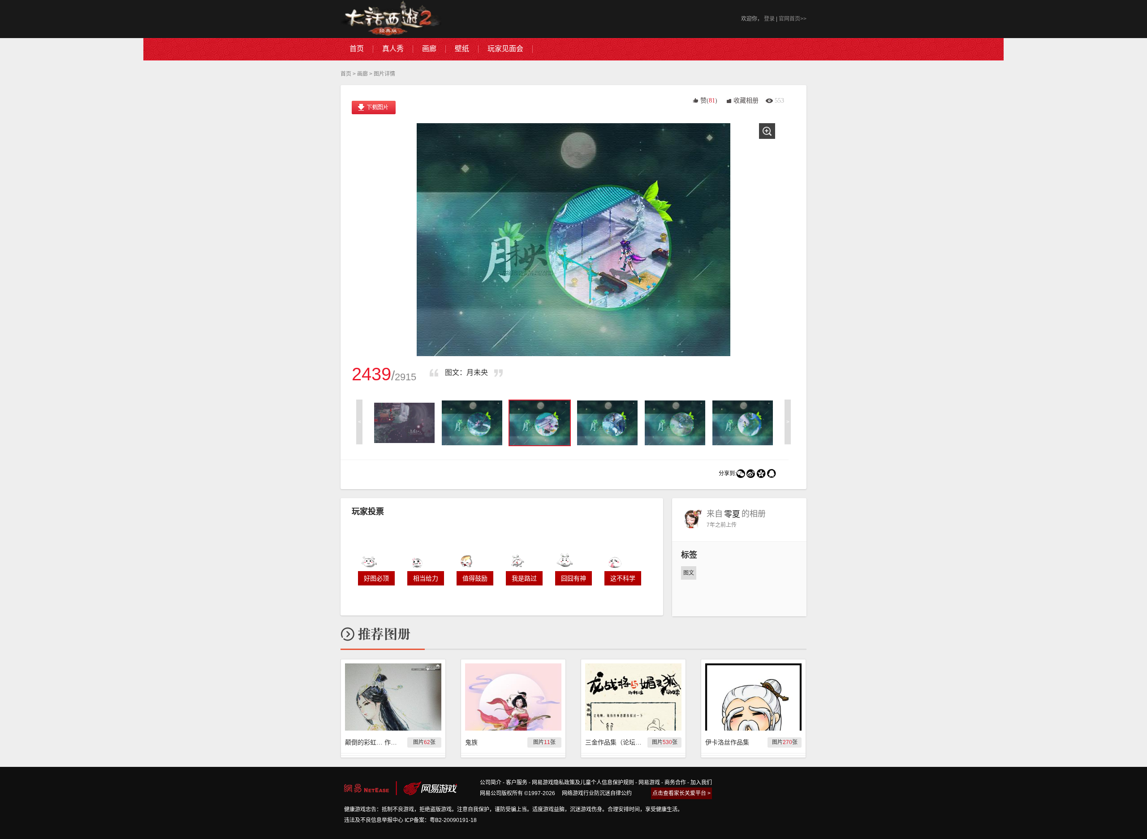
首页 (346, 74)
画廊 (362, 74)
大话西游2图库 (391, 19)
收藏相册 (746, 100)
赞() (708, 100)
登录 (769, 19)
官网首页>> (792, 19)
